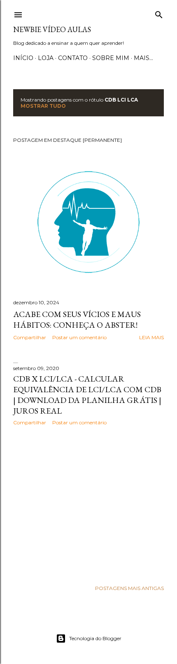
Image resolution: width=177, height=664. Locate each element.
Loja (46, 58)
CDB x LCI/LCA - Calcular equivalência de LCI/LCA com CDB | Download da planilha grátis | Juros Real (87, 394)
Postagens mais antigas (129, 588)
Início (23, 58)
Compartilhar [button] (29, 337)
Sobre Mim (110, 58)
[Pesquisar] (159, 13)
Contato (73, 58)
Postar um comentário (79, 337)
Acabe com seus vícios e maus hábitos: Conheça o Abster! (77, 319)
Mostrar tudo (43, 106)
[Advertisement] (88, 503)
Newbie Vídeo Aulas (52, 29)
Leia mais (151, 337)
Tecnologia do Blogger (95, 638)
